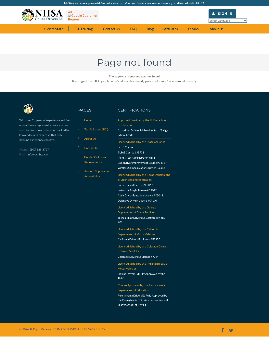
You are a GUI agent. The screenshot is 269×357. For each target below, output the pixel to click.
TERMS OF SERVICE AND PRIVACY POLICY (79, 329)
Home (88, 120)
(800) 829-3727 (39, 149)
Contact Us (91, 148)
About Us (90, 138)
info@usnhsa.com (38, 154)
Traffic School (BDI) (96, 129)
